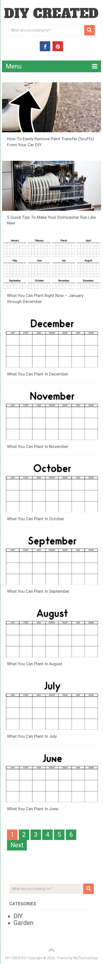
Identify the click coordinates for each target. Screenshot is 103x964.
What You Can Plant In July (32, 736)
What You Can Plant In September (38, 591)
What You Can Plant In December (37, 374)
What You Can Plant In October (35, 518)
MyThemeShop (85, 958)
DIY (18, 916)
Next (16, 845)
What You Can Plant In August (34, 663)
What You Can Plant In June (32, 808)
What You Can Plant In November (37, 446)
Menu (14, 66)
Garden (24, 922)
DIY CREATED (51, 13)
